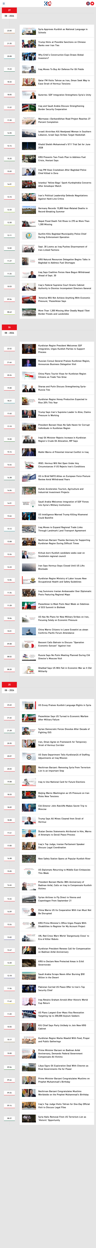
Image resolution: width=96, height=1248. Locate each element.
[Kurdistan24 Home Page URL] (48, 3)
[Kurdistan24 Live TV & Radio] (92, 3)
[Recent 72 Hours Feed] (88, 3)
